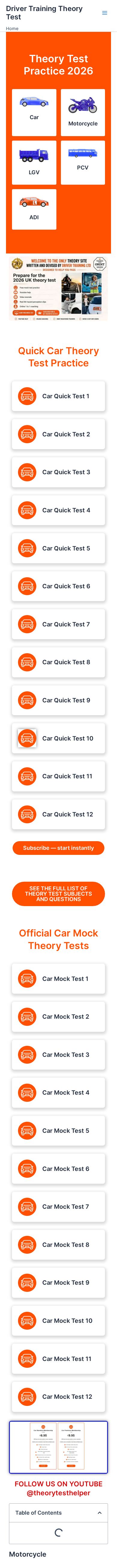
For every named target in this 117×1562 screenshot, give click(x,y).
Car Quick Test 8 (66, 662)
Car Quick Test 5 (66, 548)
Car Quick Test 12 (67, 814)
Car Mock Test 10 (67, 1320)
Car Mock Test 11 (67, 1358)
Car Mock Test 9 (65, 1282)
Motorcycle (83, 123)
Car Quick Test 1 (65, 396)
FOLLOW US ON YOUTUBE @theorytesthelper (59, 1488)
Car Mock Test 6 (65, 1168)
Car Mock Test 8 (65, 1244)
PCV (82, 167)
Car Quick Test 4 (66, 510)
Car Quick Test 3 (66, 472)
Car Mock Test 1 (65, 978)
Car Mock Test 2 (65, 1016)
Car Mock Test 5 (65, 1130)
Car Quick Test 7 (66, 624)
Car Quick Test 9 (66, 700)
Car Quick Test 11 (67, 776)
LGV (34, 172)
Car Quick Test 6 (66, 586)
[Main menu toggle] (104, 13)
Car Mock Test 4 (65, 1092)
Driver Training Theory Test (44, 12)
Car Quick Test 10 (67, 738)
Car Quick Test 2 (66, 434)
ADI (34, 217)
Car (34, 117)
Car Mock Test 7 (65, 1206)
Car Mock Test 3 (65, 1054)
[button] (100, 1513)
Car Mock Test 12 (67, 1396)
